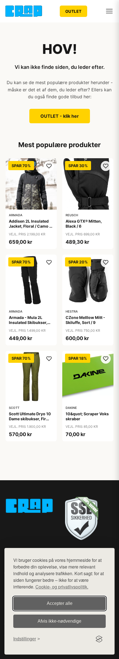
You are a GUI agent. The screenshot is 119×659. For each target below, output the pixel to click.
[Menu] (109, 11)
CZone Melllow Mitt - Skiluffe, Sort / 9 (85, 320)
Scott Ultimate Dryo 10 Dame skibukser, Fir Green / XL (30, 418)
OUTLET (73, 11)
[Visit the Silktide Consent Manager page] (99, 639)
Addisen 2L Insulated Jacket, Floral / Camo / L (30, 226)
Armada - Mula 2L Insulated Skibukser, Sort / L (28, 322)
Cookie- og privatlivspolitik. (61, 586)
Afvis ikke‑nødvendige (59, 621)
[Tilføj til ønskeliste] (49, 166)
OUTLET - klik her (59, 116)
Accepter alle (60, 603)
